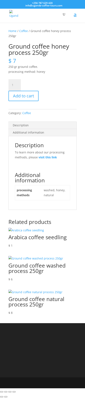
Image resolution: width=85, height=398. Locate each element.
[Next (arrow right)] (5, 396)
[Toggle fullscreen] (5, 391)
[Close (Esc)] (14, 391)
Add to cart (23, 96)
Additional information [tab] (28, 132)
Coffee (23, 31)
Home (12, 31)
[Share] (10, 391)
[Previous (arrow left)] (1, 396)
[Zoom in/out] (1, 391)
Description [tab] (21, 125)
